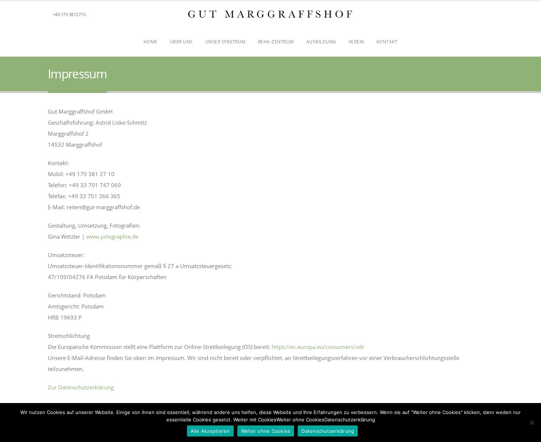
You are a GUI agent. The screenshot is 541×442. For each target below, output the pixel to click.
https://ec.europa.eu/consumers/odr (318, 346)
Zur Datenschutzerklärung (81, 387)
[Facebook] (475, 15)
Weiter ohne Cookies (266, 431)
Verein (356, 42)
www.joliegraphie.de (112, 236)
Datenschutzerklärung (327, 431)
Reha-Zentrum (276, 42)
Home (151, 42)
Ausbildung (321, 42)
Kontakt (387, 42)
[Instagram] (487, 15)
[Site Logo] (270, 14)
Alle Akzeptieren (210, 431)
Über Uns (181, 42)
